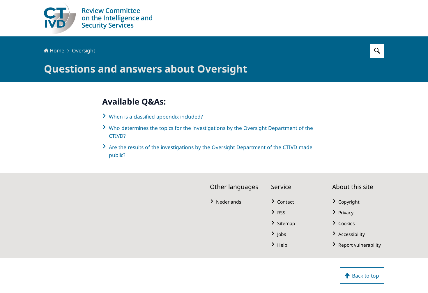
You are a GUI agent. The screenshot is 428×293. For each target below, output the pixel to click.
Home (57, 50)
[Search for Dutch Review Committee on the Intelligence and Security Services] (377, 51)
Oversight (83, 50)
